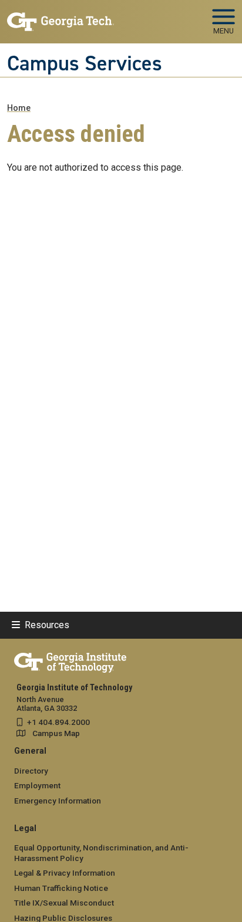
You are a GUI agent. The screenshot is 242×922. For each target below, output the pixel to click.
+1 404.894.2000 (58, 722)
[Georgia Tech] (70, 660)
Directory (31, 770)
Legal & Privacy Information (64, 872)
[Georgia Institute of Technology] (60, 16)
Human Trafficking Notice (61, 888)
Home (19, 108)
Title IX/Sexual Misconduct (64, 902)
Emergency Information (57, 800)
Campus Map (56, 733)
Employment (37, 785)
